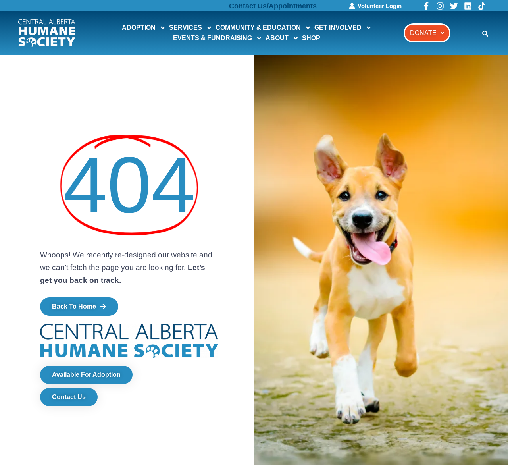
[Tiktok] (482, 6)
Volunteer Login (380, 5)
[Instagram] (440, 6)
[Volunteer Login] (352, 6)
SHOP (311, 38)
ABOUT (277, 38)
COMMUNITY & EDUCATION (258, 27)
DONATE (423, 32)
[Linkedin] (468, 6)
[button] (427, 32)
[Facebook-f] (426, 6)
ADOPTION (139, 27)
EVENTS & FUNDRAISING (212, 38)
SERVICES (185, 27)
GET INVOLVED (338, 27)
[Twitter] (454, 6)
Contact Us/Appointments (273, 6)
